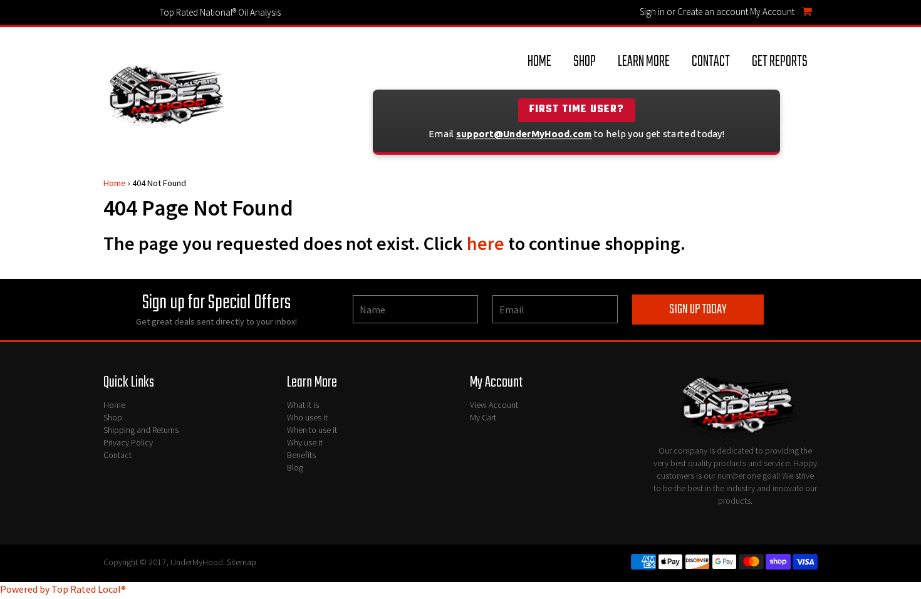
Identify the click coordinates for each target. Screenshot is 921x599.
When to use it (312, 429)
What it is (303, 404)
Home (539, 61)
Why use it (305, 442)
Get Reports (780, 61)
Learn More (644, 61)
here (485, 243)
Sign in (652, 12)
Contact (711, 61)
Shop (584, 61)
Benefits (301, 455)
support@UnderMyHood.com (524, 133)
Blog (295, 467)
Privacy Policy (128, 442)
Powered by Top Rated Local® (63, 589)
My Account (772, 12)
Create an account (712, 12)
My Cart (483, 417)
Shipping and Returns (141, 429)
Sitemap (241, 562)
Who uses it (307, 417)
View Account (494, 404)
